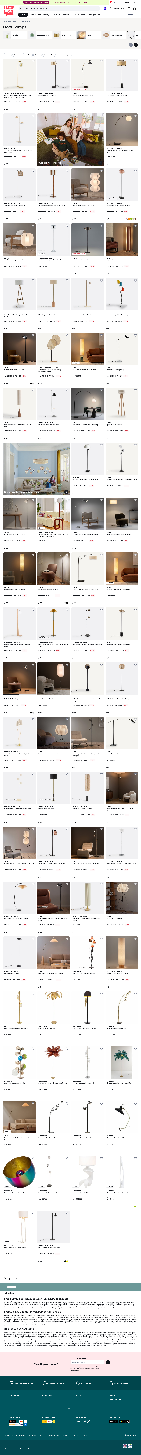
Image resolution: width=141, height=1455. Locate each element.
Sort (7, 55)
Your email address (78, 1358)
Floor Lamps (26, 21)
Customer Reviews (32, 1435)
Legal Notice (65, 1435)
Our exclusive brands (115, 1399)
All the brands (80, 15)
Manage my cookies (54, 1435)
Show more (70, 1408)
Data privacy (43, 1435)
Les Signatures (94, 15)
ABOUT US (78, 1395)
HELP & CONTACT (14, 1395)
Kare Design (11, 1287)
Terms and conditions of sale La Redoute (15, 1435)
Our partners (113, 1395)
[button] (134, 8)
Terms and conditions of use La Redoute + (81, 1435)
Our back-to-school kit (62, 15)
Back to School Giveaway (40, 15)
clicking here (74, 1371)
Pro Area (131, 15)
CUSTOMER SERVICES (48, 1395)
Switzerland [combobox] (130, 1435)
